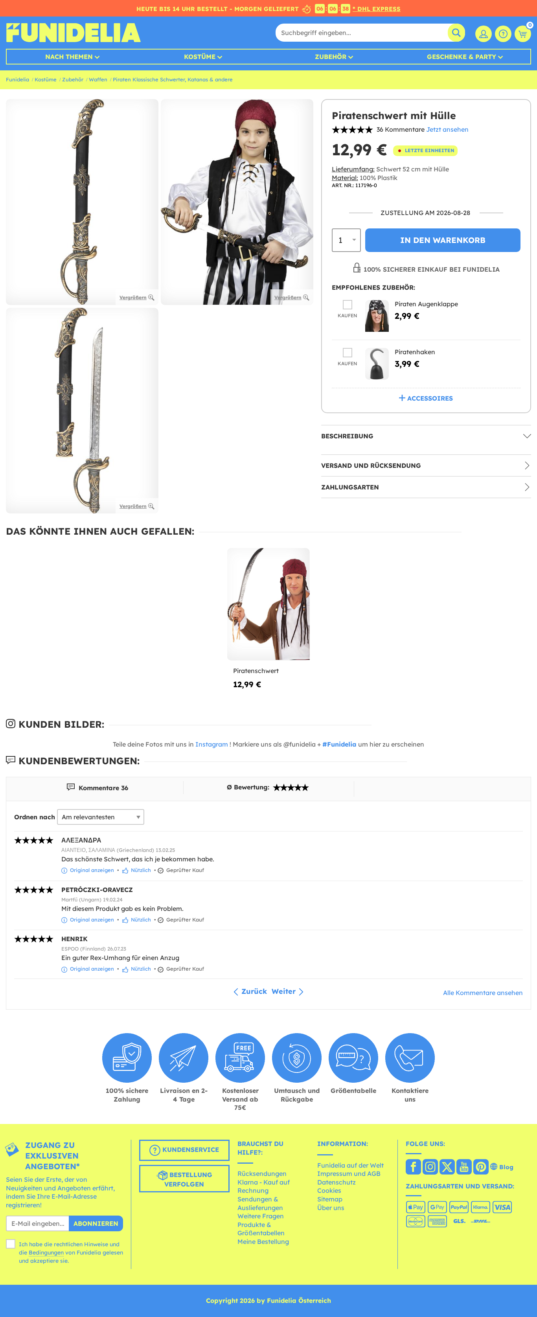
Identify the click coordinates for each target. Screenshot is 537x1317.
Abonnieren (96, 1223)
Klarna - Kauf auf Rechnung (263, 1186)
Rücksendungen (262, 1173)
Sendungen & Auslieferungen (260, 1203)
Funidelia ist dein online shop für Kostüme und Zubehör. (73, 32)
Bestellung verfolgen (188, 1179)
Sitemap (329, 1199)
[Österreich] (413, 1167)
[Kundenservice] (503, 34)
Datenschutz (336, 1182)
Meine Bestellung (263, 1241)
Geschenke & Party (461, 56)
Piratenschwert (256, 671)
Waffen (98, 79)
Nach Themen (69, 56)
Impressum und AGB (349, 1173)
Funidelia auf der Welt (350, 1165)
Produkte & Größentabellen (261, 1229)
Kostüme (199, 56)
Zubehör (330, 56)
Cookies (329, 1190)
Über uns (330, 1208)
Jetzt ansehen (447, 129)
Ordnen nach (34, 817)
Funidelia (17, 79)
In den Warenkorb (443, 240)
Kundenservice (189, 1149)
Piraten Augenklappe (426, 304)
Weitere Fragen (260, 1216)
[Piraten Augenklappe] (377, 316)
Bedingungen (46, 1252)
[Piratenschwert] (268, 604)
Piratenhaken (415, 352)
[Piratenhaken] (377, 364)
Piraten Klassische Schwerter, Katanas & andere (173, 79)
